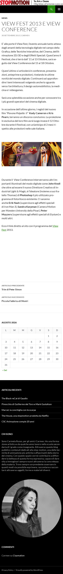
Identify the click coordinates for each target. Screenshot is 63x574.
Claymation (19, 555)
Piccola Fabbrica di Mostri (15, 299)
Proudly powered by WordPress (29, 570)
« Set (4, 370)
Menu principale (59, 9)
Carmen (25, 35)
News (4, 18)
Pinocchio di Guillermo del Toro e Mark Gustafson (27, 404)
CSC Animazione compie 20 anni (18, 421)
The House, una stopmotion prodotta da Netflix (25, 415)
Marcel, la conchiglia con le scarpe (19, 410)
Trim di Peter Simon (13, 287)
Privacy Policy (7, 570)
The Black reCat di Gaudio (15, 398)
